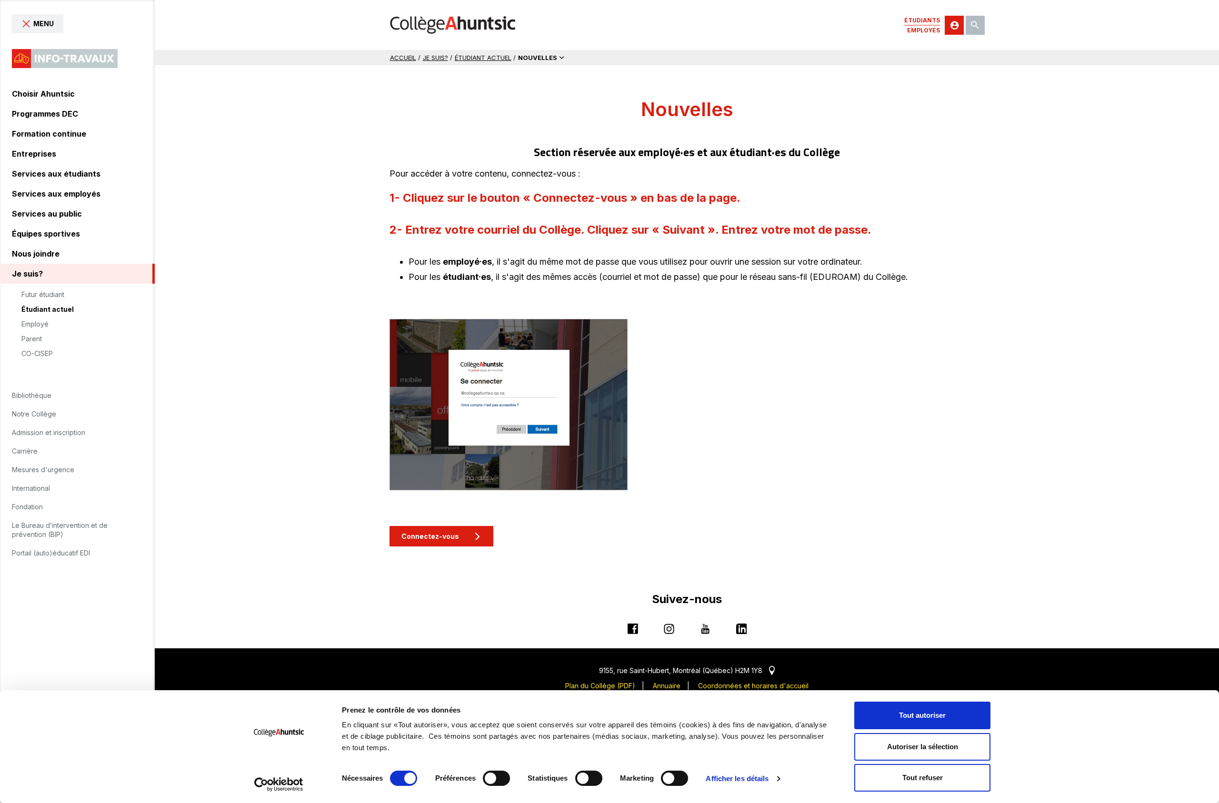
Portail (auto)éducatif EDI (51, 553)
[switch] (496, 778)
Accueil (403, 57)
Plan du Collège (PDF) (600, 686)
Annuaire (666, 686)
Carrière (25, 451)
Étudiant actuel (47, 309)
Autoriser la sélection (922, 747)
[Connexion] (954, 25)
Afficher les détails (737, 778)
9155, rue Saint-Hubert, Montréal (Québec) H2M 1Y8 (687, 670)
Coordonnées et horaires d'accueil (753, 686)
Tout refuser (922, 777)
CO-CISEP (37, 353)
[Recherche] (975, 25)
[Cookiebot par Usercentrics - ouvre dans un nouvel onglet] (278, 784)
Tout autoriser (922, 715)
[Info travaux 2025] (65, 58)
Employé (35, 324)
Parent (31, 339)
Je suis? (435, 57)
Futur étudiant (42, 294)
